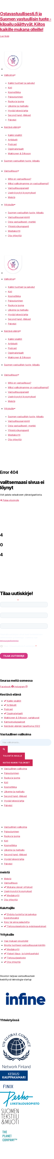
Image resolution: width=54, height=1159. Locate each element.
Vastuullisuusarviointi (19, 217)
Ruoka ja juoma (16, 101)
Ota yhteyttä (14, 235)
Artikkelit (12, 139)
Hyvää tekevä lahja (18, 110)
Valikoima (9, 75)
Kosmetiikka (14, 92)
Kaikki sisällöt (15, 135)
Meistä (11, 197)
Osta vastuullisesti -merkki (22, 221)
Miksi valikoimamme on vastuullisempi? (28, 183)
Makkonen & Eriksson (19, 153)
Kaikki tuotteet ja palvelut (21, 83)
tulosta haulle (12, 756)
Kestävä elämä (11, 127)
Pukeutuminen (15, 96)
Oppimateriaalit (16, 149)
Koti (10, 87)
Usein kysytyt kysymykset (22, 192)
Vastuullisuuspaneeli (18, 188)
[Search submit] (4, 749)
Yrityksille (9, 204)
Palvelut (12, 119)
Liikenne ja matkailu (18, 106)
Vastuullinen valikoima (15, 768)
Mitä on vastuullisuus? (19, 179)
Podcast (12, 144)
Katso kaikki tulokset (16, 762)
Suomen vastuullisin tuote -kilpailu (22, 160)
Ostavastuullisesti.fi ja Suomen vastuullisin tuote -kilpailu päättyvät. (25, 21)
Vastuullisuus (11, 171)
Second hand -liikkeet (19, 115)
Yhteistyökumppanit (18, 226)
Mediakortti (14, 231)
